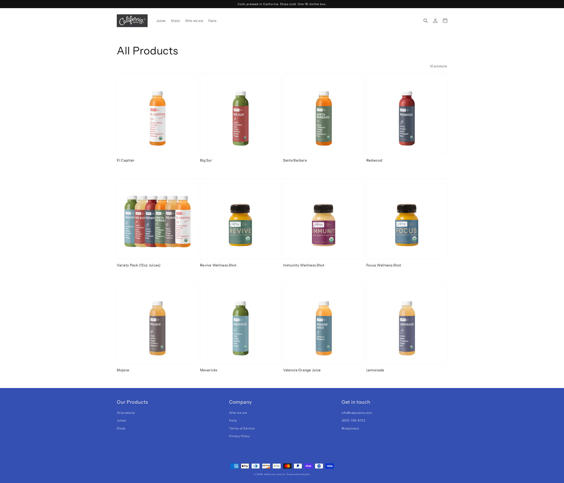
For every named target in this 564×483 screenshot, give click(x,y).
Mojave (123, 370)
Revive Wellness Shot (218, 265)
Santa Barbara (295, 160)
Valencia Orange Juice (302, 370)
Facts (233, 420)
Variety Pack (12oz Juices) (139, 265)
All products (126, 413)
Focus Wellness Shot (383, 265)
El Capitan (125, 160)
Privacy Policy (239, 436)
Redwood (374, 160)
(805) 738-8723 (353, 420)
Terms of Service (242, 428)
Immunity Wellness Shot (304, 265)
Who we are (238, 413)
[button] (425, 21)
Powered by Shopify (298, 474)
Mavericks (208, 370)
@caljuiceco (350, 428)
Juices (121, 420)
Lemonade (375, 370)
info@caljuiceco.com (356, 413)
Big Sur (206, 160)
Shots (121, 428)
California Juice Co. (275, 474)
